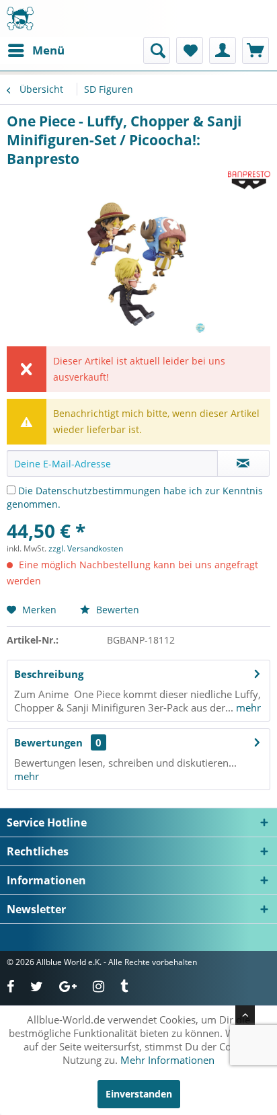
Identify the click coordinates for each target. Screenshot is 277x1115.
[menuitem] (35, 50)
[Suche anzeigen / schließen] (156, 50)
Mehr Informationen (167, 1060)
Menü (48, 50)
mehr (247, 707)
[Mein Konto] (222, 50)
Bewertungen (48, 742)
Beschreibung (48, 674)
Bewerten (116, 609)
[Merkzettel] (189, 50)
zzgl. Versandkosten (85, 548)
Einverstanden (139, 1093)
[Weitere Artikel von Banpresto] (249, 180)
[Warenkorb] (255, 50)
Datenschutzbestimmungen (98, 490)
